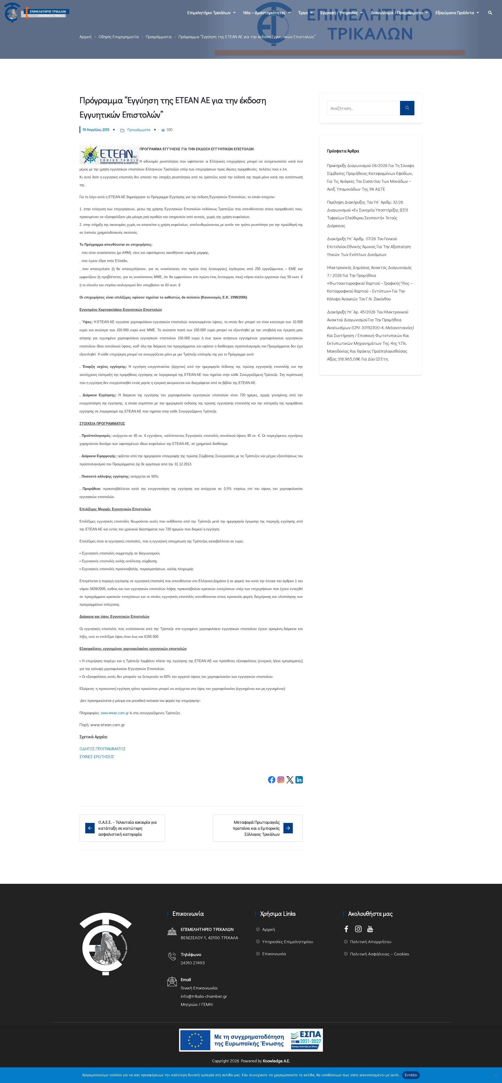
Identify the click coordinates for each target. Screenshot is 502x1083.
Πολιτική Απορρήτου (370, 941)
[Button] (407, 108)
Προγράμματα (159, 36)
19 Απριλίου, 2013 (96, 129)
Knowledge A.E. (276, 1060)
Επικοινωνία (274, 953)
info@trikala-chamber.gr (204, 996)
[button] (211, 13)
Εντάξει (411, 1075)
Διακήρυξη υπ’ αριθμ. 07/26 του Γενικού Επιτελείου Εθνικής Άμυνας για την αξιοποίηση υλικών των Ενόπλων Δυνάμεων (369, 246)
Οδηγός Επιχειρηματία (119, 36)
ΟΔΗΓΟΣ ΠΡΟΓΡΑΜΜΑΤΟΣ (102, 748)
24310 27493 (193, 963)
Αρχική (85, 36)
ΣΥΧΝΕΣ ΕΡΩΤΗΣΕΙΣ (96, 756)
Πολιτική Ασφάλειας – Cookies (379, 954)
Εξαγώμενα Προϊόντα (455, 12)
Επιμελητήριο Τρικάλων (209, 12)
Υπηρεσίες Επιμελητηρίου (287, 941)
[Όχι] (495, 1075)
